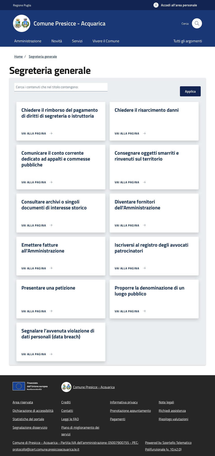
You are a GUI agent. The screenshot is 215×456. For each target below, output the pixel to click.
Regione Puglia (22, 5)
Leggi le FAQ (70, 418)
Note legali (166, 402)
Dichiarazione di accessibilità (33, 410)
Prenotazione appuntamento (130, 410)
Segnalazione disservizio (30, 427)
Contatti (67, 410)
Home (18, 56)
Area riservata (23, 402)
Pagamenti (117, 418)
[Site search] (197, 23)
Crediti (66, 402)
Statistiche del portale (28, 418)
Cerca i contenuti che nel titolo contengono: (47, 86)
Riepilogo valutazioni (173, 418)
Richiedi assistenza (172, 410)
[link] (37, 133)
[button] (175, 5)
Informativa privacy (124, 402)
